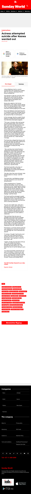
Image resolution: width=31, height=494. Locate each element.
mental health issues (16, 298)
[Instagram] (6, 453)
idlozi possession (22, 291)
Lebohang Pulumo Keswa (17, 293)
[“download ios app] (20, 485)
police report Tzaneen (6, 302)
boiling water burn (17, 286)
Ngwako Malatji (8, 267)
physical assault (15, 300)
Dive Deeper (8, 84)
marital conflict (22, 295)
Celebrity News (6, 30)
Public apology (5, 304)
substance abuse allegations (17, 309)
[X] (17, 453)
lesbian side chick (5, 295)
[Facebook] (3, 453)
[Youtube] (24, 453)
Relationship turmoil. (17, 307)
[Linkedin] (10, 453)
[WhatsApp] (20, 453)
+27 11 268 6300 (10, 457)
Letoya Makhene (14, 295)
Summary (21, 84)
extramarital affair (17, 289)
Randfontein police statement (16, 304)
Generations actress (14, 291)
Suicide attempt (5, 311)
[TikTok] (13, 453)
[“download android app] (8, 490)
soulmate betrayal (6, 309)
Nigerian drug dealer (6, 300)
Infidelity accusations (6, 293)
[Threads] (28, 453)
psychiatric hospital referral (18, 302)
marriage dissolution (6, 298)
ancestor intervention (6, 286)
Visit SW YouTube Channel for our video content (14, 263)
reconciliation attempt (6, 307)
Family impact (5, 291)
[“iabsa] (8, 485)
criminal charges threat (7, 289)
